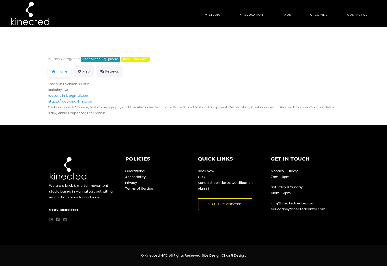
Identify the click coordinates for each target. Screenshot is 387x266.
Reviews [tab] (112, 71)
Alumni (203, 188)
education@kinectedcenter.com (298, 209)
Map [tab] (86, 71)
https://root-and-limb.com (70, 101)
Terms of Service (139, 188)
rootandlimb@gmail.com (68, 95)
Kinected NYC (156, 255)
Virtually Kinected (225, 204)
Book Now (206, 171)
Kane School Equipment (100, 59)
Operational (135, 171)
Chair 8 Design (233, 255)
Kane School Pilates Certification (225, 182)
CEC (201, 176)
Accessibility (135, 176)
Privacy (131, 182)
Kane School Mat (135, 59)
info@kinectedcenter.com (292, 203)
